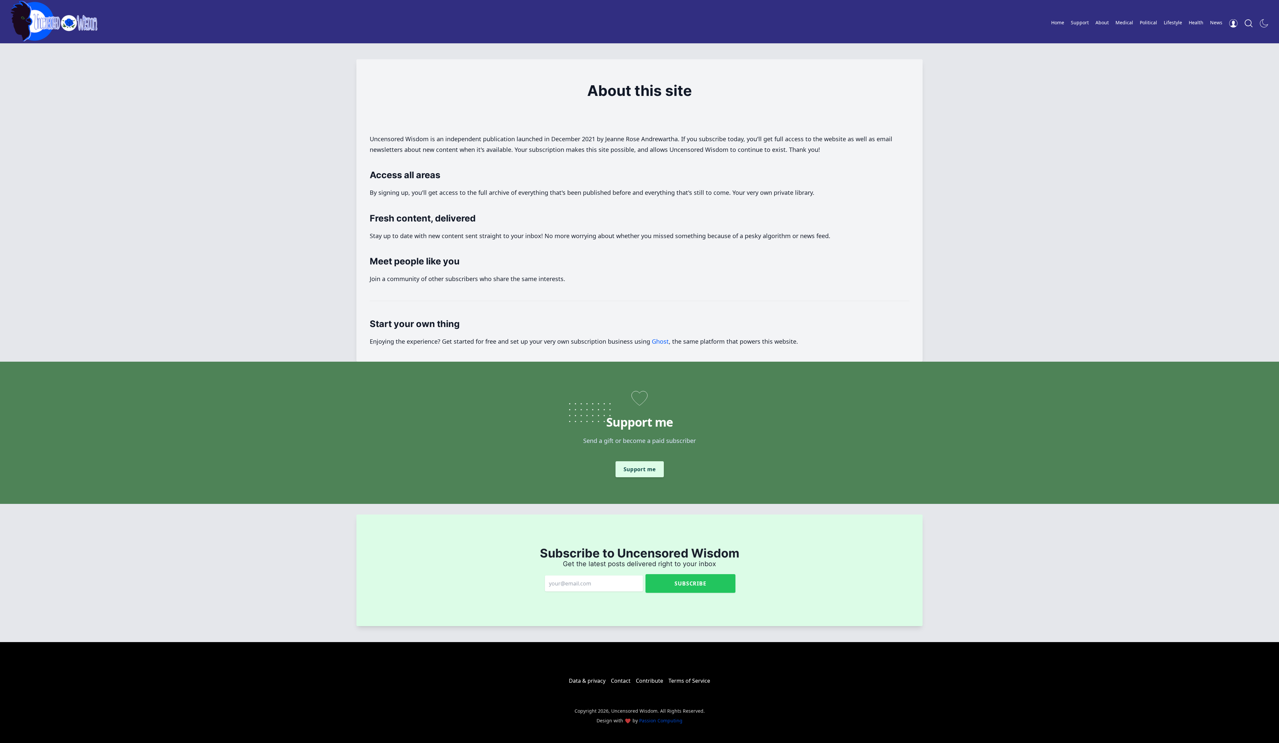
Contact (621, 680)
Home (1057, 22)
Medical (1124, 22)
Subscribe (690, 583)
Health (1196, 22)
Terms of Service (689, 680)
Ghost (660, 341)
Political (1148, 22)
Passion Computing (660, 720)
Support (1080, 22)
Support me (640, 469)
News (1216, 22)
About (1102, 22)
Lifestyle (1173, 22)
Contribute (649, 680)
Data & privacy (587, 680)
